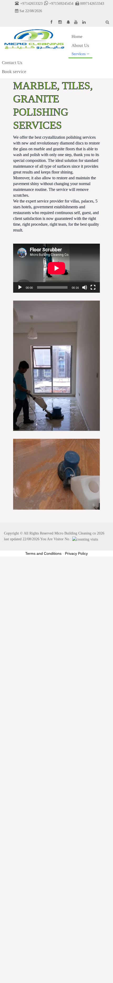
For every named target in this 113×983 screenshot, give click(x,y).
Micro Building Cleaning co (75, 533)
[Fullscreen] (93, 287)
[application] (56, 268)
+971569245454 (60, 3)
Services (79, 54)
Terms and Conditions (43, 553)
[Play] (20, 287)
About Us (80, 45)
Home (77, 36)
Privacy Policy (76, 553)
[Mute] (84, 287)
